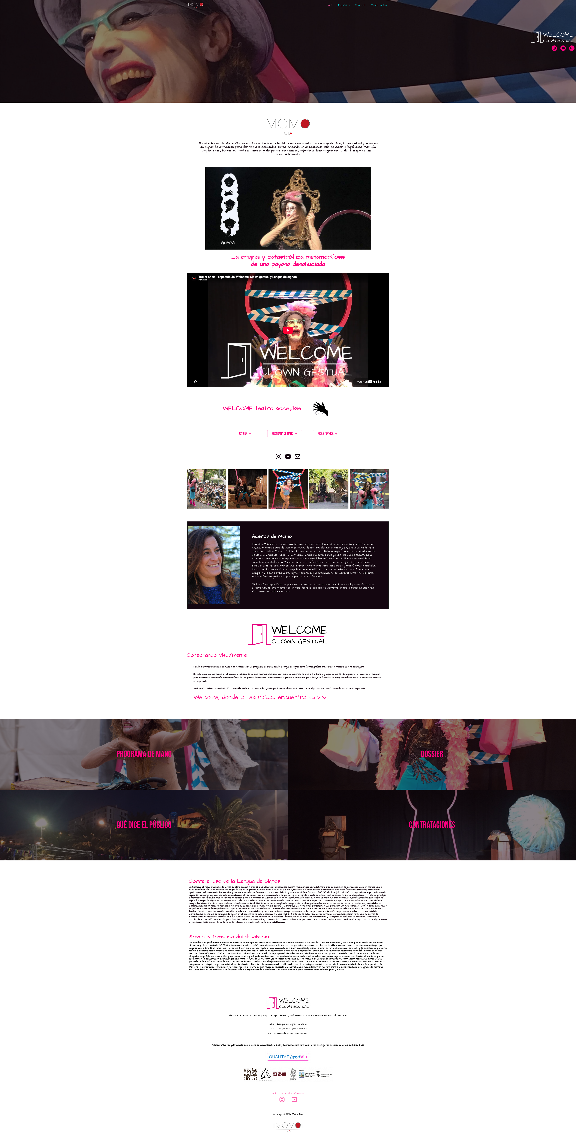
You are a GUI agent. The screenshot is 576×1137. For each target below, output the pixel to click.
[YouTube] (294, 1099)
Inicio (330, 5)
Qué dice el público (144, 825)
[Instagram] (282, 1099)
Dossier (432, 754)
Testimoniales (379, 5)
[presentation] (183, 488)
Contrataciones (432, 825)
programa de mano (144, 754)
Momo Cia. (297, 1114)
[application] (348, 5)
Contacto (360, 5)
